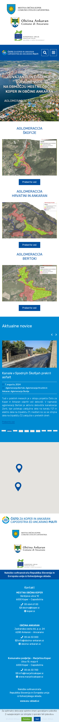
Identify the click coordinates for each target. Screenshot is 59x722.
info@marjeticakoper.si (31, 677)
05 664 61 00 (31, 608)
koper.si (31, 615)
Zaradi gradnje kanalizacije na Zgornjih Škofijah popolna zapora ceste (26, 377)
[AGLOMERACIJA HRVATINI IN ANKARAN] (29, 220)
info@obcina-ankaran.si (31, 644)
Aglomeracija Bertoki (15, 392)
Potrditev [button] (26, 719)
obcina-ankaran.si (31, 648)
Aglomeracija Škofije (20, 395)
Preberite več (8, 426)
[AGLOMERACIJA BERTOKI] (29, 283)
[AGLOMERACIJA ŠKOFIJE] (29, 157)
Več (37, 719)
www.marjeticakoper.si (31, 680)
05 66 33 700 (31, 674)
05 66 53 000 (31, 641)
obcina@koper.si (31, 611)
